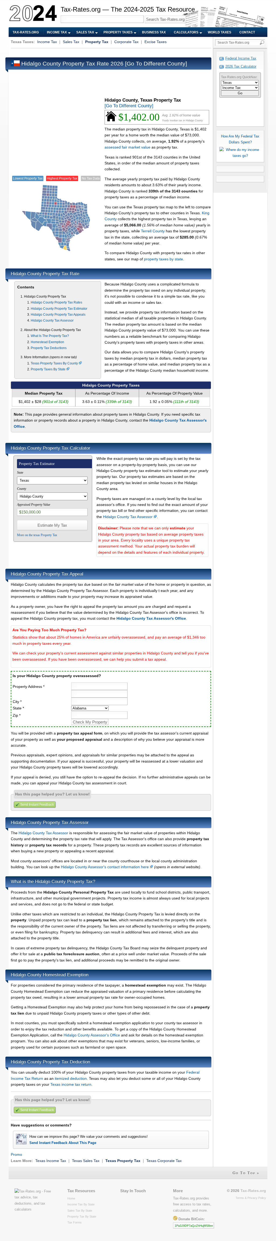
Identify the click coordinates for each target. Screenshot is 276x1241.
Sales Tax (85, 32)
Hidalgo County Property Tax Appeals (58, 314)
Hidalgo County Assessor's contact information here (105, 867)
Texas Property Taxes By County (55, 363)
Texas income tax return (70, 1084)
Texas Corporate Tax (164, 1161)
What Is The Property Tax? (50, 336)
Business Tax (154, 32)
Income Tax (57, 32)
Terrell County (153, 231)
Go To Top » (246, 1172)
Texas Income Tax (50, 1161)
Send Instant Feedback (37, 804)
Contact (247, 32)
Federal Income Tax (240, 58)
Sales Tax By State (79, 1210)
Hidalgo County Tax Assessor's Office (151, 618)
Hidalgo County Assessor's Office (92, 1035)
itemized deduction (71, 1078)
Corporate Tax (126, 42)
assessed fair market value (127, 147)
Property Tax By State (81, 1216)
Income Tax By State (81, 1204)
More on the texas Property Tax (37, 535)
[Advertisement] (109, 52)
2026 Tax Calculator (240, 66)
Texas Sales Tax (85, 1161)
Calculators (186, 32)
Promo (16, 1154)
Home (71, 1198)
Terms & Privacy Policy (251, 1197)
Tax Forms (74, 1222)
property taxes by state (163, 259)
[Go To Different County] (156, 63)
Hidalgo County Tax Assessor (52, 320)
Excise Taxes (155, 42)
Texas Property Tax (122, 1161)
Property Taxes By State (48, 369)
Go (240, 93)
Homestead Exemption (47, 342)
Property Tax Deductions (49, 348)
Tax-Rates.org (26, 32)
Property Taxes (118, 32)
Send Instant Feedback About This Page (62, 1143)
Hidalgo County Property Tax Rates (56, 302)
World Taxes (219, 32)
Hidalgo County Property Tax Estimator (59, 309)
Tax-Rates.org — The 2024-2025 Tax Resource (128, 9)
